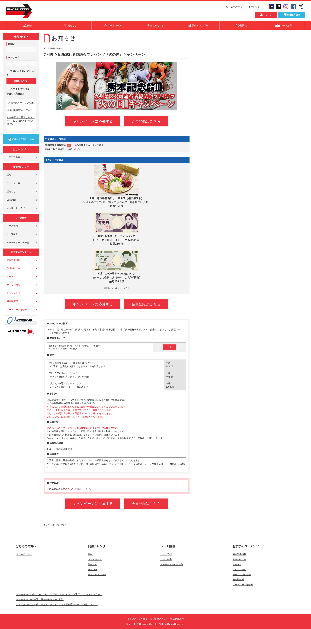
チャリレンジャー (16, 293)
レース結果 (12, 234)
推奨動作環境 (177, 619)
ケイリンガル (13, 284)
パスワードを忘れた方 (17, 88)
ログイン (24, 81)
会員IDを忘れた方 (15, 93)
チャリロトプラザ (15, 208)
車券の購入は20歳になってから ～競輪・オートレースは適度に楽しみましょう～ (59, 594)
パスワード (13, 57)
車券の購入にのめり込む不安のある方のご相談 (39, 599)
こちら (68, 489)
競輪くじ (11, 191)
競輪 (8, 174)
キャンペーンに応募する (93, 121)
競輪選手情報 (13, 260)
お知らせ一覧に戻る (56, 525)
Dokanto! (11, 200)
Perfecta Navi (13, 268)
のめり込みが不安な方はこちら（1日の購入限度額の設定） (21, 120)
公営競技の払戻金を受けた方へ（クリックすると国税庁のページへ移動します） (57, 604)
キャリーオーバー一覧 (17, 242)
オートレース (13, 183)
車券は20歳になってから (20, 110)
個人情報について (159, 619)
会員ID (11, 44)
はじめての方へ (234, 7)
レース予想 (12, 225)
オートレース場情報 (17, 309)
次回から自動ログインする (20, 73)
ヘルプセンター (254, 7)
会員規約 (131, 619)
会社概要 (143, 619)
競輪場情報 (12, 301)
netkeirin (11, 276)
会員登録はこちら (146, 121)
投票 (170, 347)
